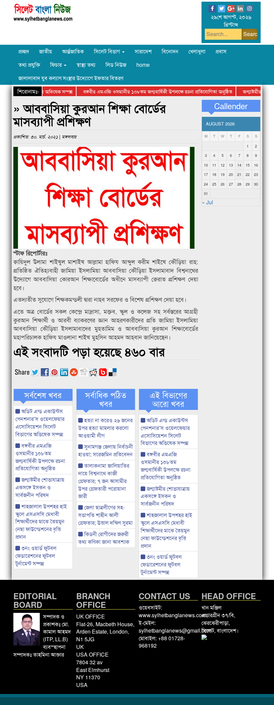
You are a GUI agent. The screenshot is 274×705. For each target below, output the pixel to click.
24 (206, 184)
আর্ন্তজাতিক (73, 51)
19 (223, 174)
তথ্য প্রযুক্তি (29, 64)
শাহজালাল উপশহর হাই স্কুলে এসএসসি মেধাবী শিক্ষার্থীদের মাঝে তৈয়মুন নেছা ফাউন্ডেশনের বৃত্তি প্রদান (41, 521)
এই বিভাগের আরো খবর (168, 399)
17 (206, 174)
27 (231, 184)
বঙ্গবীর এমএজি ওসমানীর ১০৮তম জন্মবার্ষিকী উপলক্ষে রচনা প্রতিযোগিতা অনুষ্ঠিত (149, 91)
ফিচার (56, 64)
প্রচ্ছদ (23, 51)
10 (206, 165)
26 (223, 184)
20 (231, 174)
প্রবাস (221, 51)
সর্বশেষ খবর (42, 395)
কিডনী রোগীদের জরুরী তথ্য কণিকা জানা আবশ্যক (103, 537)
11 (214, 165)
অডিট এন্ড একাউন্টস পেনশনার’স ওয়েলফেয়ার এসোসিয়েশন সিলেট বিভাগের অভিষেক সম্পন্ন (39, 422)
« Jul (207, 202)
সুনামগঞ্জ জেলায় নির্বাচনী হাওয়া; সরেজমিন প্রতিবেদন (105, 450)
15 (248, 165)
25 (214, 184)
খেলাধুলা (197, 51)
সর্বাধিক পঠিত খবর (105, 399)
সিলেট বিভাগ (107, 51)
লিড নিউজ (116, 64)
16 (256, 165)
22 (248, 174)
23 (256, 174)
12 (223, 165)
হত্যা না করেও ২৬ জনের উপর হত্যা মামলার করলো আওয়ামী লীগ (105, 427)
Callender (231, 105)
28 (239, 184)
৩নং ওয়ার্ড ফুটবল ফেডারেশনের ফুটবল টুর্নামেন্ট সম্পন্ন (35, 555)
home (143, 64)
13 (231, 165)
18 (214, 174)
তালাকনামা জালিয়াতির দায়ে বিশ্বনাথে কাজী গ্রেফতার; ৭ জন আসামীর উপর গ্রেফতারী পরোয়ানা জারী (103, 481)
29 (248, 184)
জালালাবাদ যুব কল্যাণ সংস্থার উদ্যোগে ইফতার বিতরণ (70, 78)
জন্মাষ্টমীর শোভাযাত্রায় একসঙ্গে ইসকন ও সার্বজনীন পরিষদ (39, 487)
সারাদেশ (143, 51)
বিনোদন (170, 51)
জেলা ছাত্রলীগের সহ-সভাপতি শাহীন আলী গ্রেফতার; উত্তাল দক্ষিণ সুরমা (105, 514)
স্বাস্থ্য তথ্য (86, 64)
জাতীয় (45, 51)
